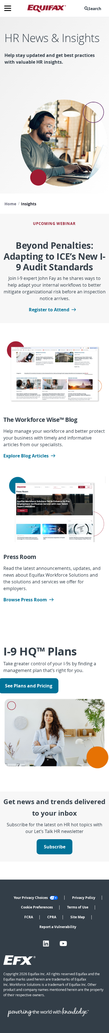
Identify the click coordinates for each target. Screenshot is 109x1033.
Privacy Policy (83, 897)
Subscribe (54, 847)
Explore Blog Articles (26, 456)
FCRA (28, 917)
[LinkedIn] (46, 943)
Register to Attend (49, 310)
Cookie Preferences (37, 907)
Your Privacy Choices (31, 897)
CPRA (51, 917)
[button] (94, 8)
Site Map (77, 917)
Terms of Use (77, 907)
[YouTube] (63, 943)
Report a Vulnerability (57, 926)
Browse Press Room (25, 600)
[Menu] (10, 8)
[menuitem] (94, 8)
